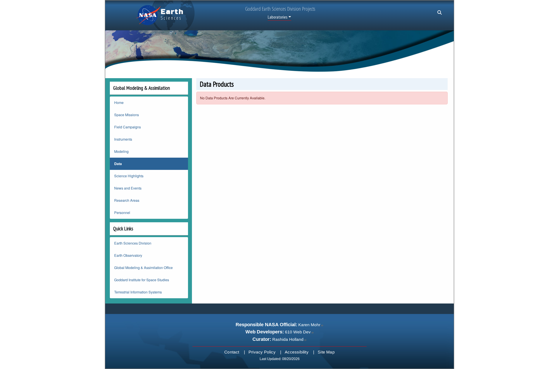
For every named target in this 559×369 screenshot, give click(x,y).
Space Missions (126, 114)
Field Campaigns (127, 126)
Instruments (123, 139)
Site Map (326, 352)
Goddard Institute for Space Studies (141, 279)
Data (118, 163)
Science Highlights (128, 175)
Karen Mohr (309, 324)
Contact (231, 352)
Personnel (122, 212)
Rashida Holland (288, 339)
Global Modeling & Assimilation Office (143, 267)
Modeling (121, 151)
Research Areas (126, 200)
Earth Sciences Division (132, 243)
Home (119, 102)
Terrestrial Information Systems (138, 292)
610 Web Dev (298, 332)
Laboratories (277, 17)
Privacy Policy (262, 352)
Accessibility (297, 352)
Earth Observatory (128, 255)
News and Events (127, 188)
